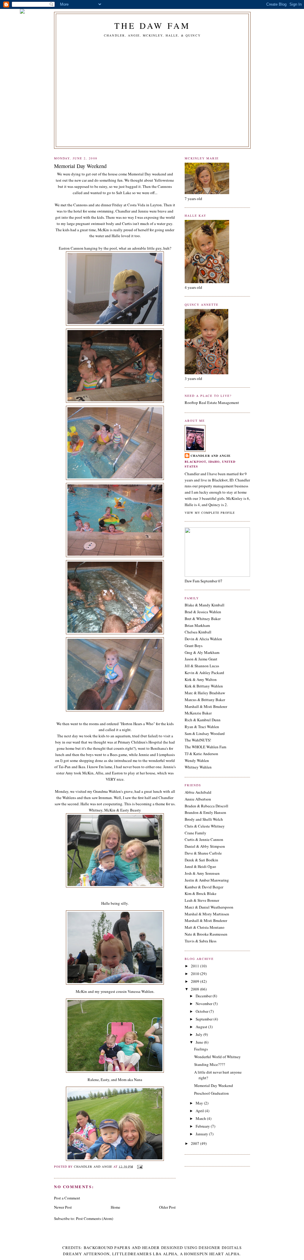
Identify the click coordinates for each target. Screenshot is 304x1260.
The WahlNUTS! (198, 740)
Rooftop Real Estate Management (212, 402)
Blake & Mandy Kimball (204, 605)
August (202, 1026)
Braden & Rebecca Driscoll (206, 806)
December (204, 996)
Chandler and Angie (211, 456)
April (200, 1110)
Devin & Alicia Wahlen (203, 638)
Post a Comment (67, 1198)
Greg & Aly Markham (202, 652)
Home (115, 1207)
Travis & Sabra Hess (200, 941)
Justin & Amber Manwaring (207, 880)
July (199, 1034)
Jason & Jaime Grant (201, 659)
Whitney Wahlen (198, 767)
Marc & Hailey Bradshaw (205, 692)
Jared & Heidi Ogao (200, 866)
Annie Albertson (198, 799)
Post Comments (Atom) (94, 1218)
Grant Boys (193, 645)
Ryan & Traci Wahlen (202, 726)
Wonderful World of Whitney (217, 1056)
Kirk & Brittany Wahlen (204, 686)
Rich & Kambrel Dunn (203, 719)
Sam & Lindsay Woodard (205, 733)
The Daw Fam (152, 25)
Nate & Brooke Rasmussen (206, 934)
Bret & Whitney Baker (203, 618)
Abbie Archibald (198, 792)
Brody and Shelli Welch (204, 819)
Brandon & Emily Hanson (205, 812)
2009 (195, 981)
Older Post (167, 1207)
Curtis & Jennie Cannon (204, 839)
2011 (195, 966)
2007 (195, 1143)
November (204, 1003)
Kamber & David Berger (204, 887)
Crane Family (195, 833)
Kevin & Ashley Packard (204, 672)
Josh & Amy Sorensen (202, 873)
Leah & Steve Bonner (202, 900)
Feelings (201, 1049)
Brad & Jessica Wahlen (203, 611)
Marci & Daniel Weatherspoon (209, 907)
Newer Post (63, 1207)
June (200, 1042)
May (200, 1103)
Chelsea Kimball (198, 632)
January (202, 1134)
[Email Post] (139, 1166)
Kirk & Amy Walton (201, 679)
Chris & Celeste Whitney (205, 826)
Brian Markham (197, 625)
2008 (195, 989)
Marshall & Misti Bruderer (206, 706)
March (201, 1118)
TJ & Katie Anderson (201, 753)
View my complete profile (210, 513)
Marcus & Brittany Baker (205, 699)
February (203, 1126)
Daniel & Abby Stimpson (205, 846)
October (202, 1011)
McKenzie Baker (198, 713)
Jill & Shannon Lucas (202, 665)
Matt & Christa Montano (204, 927)
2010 (195, 973)
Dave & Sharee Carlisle (203, 853)
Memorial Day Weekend (213, 1085)
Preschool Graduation (211, 1093)
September (204, 1019)
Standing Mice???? (209, 1064)
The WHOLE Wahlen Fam (205, 746)
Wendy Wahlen (197, 760)
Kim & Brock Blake (200, 893)
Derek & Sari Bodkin (201, 860)
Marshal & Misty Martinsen (207, 914)
